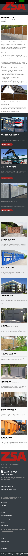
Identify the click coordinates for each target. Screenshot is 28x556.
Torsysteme (4, 505)
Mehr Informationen (18, 2)
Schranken (3, 512)
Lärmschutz (4, 509)
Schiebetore (4, 548)
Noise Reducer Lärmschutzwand (8, 489)
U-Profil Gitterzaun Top (6, 535)
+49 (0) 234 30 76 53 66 (10, 471)
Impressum (10, 554)
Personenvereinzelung (6, 515)
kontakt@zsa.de (8, 474)
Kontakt (18, 554)
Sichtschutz (4, 538)
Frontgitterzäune (5, 541)
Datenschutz (14, 554)
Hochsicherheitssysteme (7, 519)
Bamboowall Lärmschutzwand (8, 493)
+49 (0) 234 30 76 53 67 (10, 472)
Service (3, 522)
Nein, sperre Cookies (10, 2)
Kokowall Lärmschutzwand (7, 483)
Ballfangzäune (4, 545)
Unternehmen (4, 525)
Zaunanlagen (4, 502)
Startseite (22, 554)
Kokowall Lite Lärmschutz (7, 486)
